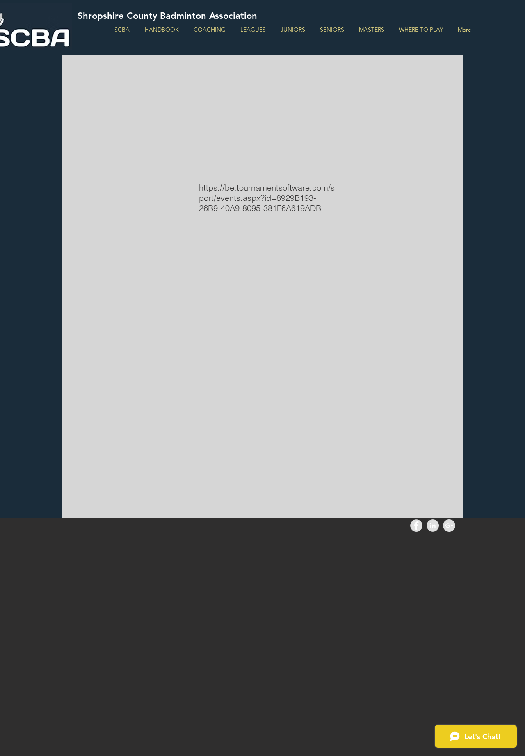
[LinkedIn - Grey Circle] (433, 525)
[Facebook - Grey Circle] (416, 525)
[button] (253, 30)
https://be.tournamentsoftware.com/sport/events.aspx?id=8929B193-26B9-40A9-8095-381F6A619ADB (267, 197)
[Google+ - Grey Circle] (449, 525)
